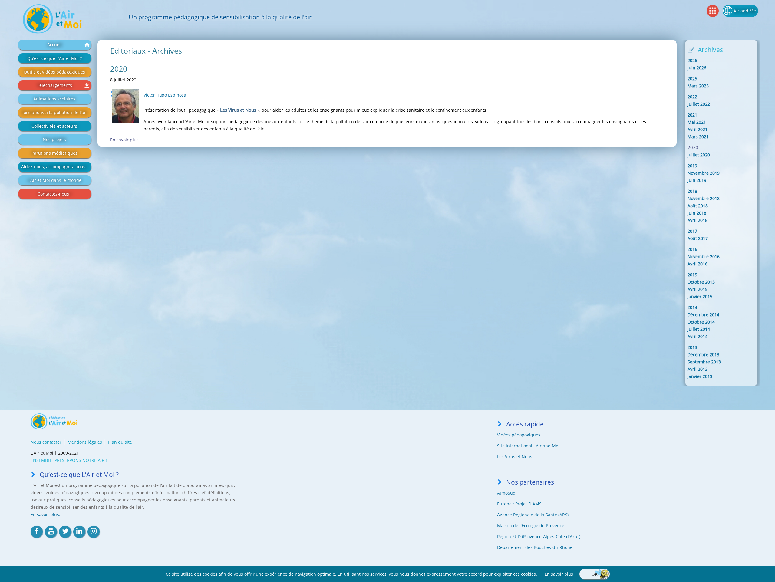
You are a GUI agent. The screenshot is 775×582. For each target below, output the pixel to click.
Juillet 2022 (699, 104)
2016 (692, 249)
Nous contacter (46, 442)
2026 (692, 60)
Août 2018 (698, 206)
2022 (692, 97)
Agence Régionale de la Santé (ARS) (533, 515)
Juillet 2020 (699, 155)
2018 (692, 191)
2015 (692, 275)
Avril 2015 (697, 289)
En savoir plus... (126, 140)
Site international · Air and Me (527, 446)
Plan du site (120, 442)
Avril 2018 (697, 220)
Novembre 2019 (704, 173)
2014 (692, 307)
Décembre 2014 (703, 314)
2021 (692, 115)
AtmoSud (506, 493)
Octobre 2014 (701, 322)
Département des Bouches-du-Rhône (534, 547)
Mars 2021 (698, 137)
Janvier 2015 (700, 296)
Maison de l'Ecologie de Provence (530, 525)
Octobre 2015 (701, 282)
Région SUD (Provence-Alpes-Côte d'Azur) (538, 536)
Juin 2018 (697, 213)
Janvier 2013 (700, 376)
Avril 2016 (697, 264)
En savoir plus (559, 574)
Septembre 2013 (704, 362)
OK (594, 574)
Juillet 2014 (699, 329)
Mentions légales (85, 442)
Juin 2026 (697, 68)
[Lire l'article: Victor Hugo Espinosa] (125, 106)
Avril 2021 (697, 129)
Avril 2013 (697, 369)
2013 (692, 347)
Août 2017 (698, 238)
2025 (692, 78)
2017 (692, 231)
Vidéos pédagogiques (518, 435)
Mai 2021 (697, 122)
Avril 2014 (697, 336)
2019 (692, 166)
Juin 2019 (697, 180)
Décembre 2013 (703, 354)
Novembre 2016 (704, 256)
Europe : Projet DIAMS (519, 504)
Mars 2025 (698, 86)
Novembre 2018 (704, 198)
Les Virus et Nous (514, 456)
